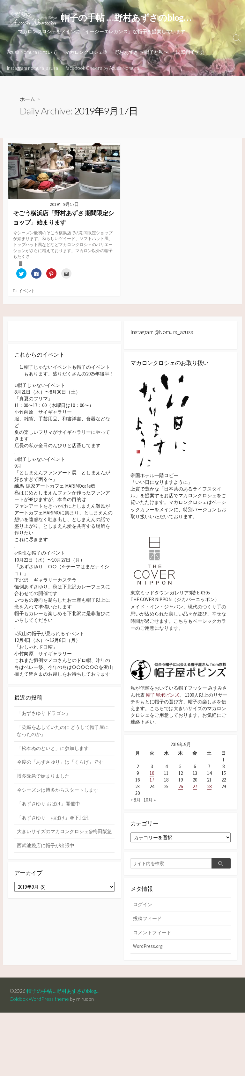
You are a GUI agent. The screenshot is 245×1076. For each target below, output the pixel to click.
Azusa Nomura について (32, 52)
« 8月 (135, 800)
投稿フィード (147, 918)
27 (195, 786)
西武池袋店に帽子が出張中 (45, 845)
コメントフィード (152, 932)
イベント (27, 290)
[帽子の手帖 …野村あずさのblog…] (33, 17)
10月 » (150, 800)
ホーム (27, 99)
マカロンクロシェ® (86, 52)
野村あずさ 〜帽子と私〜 (141, 52)
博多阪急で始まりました (43, 776)
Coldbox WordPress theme (39, 999)
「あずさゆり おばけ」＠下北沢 (53, 818)
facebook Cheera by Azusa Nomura (102, 68)
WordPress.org (148, 946)
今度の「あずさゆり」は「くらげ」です (60, 762)
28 (209, 786)
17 (152, 780)
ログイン (142, 904)
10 (152, 773)
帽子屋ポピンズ (162, 695)
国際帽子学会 (190, 52)
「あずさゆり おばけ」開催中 (48, 804)
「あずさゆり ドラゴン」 (44, 713)
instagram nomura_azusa (32, 68)
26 (180, 786)
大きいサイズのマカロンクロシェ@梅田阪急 (64, 831)
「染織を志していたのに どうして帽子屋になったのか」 (63, 731)
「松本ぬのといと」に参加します (53, 748)
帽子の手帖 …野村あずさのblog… (65, 991)
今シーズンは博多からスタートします (57, 790)
